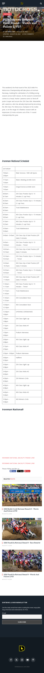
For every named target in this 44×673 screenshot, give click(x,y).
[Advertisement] (22, 64)
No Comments (29, 34)
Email (4, 613)
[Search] (41, 3)
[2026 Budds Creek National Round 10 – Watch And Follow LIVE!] (22, 495)
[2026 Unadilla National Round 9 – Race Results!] (22, 529)
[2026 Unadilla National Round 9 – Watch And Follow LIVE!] (22, 561)
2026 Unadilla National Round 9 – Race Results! (22, 543)
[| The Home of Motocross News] (22, 3)
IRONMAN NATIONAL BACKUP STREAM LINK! (18, 458)
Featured (7, 14)
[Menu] (3, 3)
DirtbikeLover (10, 32)
